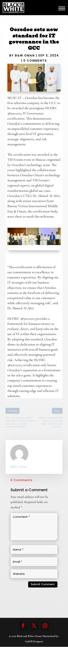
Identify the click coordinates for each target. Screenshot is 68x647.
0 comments (35, 61)
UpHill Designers (34, 641)
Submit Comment (43, 584)
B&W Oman (25, 55)
